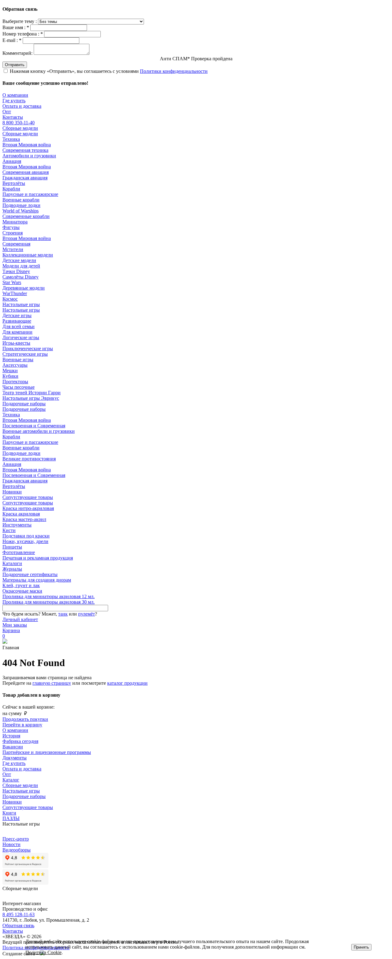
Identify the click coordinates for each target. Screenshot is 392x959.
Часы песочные (18, 387)
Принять (361, 947)
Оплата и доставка (21, 106)
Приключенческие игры (27, 348)
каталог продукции (127, 683)
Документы (14, 757)
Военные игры (17, 359)
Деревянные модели (23, 287)
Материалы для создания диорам (36, 580)
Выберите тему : (20, 21)
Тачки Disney (16, 271)
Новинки (12, 491)
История (11, 735)
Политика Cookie (43, 952)
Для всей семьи (18, 326)
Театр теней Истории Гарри (31, 392)
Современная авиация (25, 172)
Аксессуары (15, 365)
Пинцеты (12, 546)
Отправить (14, 64)
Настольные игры (21, 304)
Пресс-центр (15, 838)
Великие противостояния (29, 458)
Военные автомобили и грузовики (38, 431)
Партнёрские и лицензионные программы (46, 752)
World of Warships (20, 210)
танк (63, 613)
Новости (11, 844)
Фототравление (18, 552)
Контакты (12, 117)
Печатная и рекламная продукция (37, 557)
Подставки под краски (26, 535)
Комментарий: (17, 53)
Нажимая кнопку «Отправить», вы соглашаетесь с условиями (109, 71)
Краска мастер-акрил (24, 519)
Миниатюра (15, 221)
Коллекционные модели (27, 254)
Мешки (10, 370)
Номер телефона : (22, 33)
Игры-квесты (16, 343)
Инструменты (17, 524)
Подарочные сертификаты (30, 574)
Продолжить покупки (25, 719)
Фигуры (11, 227)
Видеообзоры (16, 849)
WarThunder (14, 293)
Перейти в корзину (22, 724)
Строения (12, 232)
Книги (9, 812)
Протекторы (15, 381)
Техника (11, 139)
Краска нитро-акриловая (28, 508)
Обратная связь (18, 925)
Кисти (9, 530)
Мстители (12, 249)
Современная (16, 243)
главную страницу (51, 683)
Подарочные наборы (24, 403)
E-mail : (11, 40)
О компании (15, 95)
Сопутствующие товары (27, 497)
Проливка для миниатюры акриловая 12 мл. (48, 596)
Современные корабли (26, 216)
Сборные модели (20, 128)
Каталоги (12, 563)
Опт (6, 111)
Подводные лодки (21, 205)
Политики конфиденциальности (174, 71)
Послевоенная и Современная (33, 425)
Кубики (10, 376)
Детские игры (17, 315)
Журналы (12, 568)
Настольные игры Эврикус (30, 398)
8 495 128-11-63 (18, 914)
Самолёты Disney (20, 276)
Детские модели (19, 260)
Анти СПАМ (196, 58)
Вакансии (12, 746)
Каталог (10, 779)
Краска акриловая (21, 513)
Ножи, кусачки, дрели (25, 541)
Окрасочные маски (22, 591)
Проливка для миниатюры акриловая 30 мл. (48, 602)
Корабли (11, 188)
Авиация (11, 161)
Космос (10, 299)
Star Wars (11, 282)
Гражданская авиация (24, 177)
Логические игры (20, 337)
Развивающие (16, 321)
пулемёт (86, 613)
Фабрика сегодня (20, 741)
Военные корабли (21, 199)
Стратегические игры (25, 354)
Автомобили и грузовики (29, 155)
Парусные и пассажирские (30, 194)
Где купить (13, 100)
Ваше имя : (15, 27)
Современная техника (25, 150)
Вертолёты (13, 183)
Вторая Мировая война (26, 144)
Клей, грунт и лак (21, 585)
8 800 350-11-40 (18, 122)
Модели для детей (21, 265)
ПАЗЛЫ (11, 818)
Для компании (17, 332)
